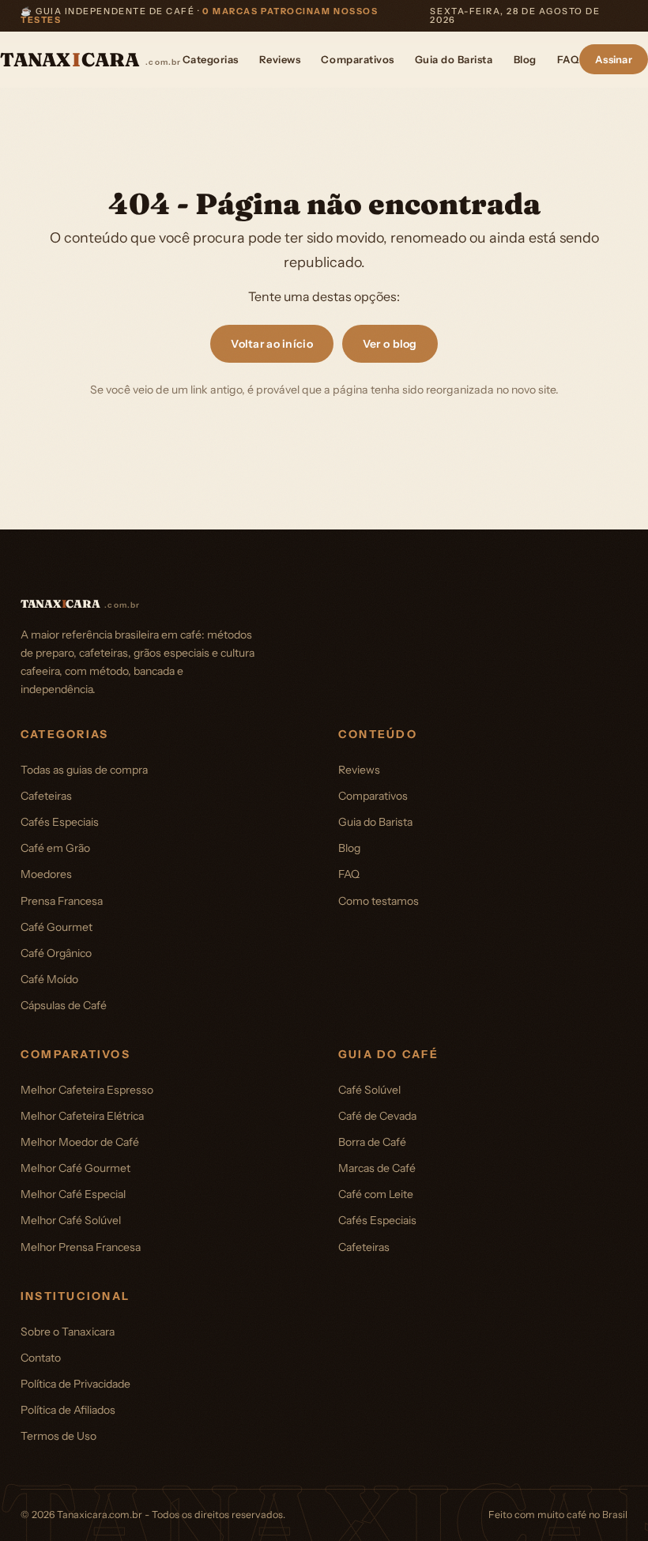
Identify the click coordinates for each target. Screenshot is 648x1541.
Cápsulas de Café (64, 1005)
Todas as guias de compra (84, 770)
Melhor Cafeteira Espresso (87, 1090)
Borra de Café (372, 1142)
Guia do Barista (454, 59)
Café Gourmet (56, 927)
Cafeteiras (46, 796)
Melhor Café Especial (73, 1194)
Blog (525, 59)
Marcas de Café (377, 1168)
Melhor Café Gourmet (75, 1168)
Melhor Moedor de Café (80, 1142)
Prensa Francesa (62, 901)
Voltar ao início (271, 344)
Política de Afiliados (68, 1410)
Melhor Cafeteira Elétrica (82, 1116)
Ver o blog (390, 344)
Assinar (613, 59)
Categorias (211, 59)
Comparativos (357, 59)
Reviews (280, 59)
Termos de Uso (58, 1436)
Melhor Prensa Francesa (81, 1247)
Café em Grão (55, 848)
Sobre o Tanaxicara (68, 1331)
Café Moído (49, 979)
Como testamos (378, 901)
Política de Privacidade (75, 1384)
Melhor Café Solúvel (71, 1220)
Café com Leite (375, 1194)
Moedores (46, 874)
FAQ (568, 59)
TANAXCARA (91, 59)
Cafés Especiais (60, 822)
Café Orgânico (56, 953)
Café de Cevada (377, 1116)
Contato (41, 1358)
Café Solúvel (369, 1090)
